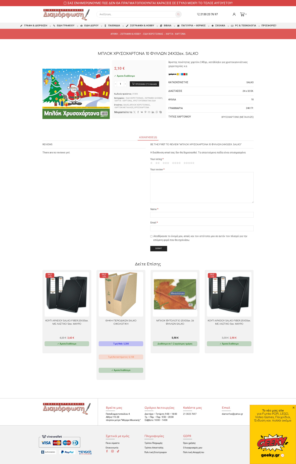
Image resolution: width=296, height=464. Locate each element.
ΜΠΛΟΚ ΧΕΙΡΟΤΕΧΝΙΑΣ (140, 105)
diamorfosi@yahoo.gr (232, 414)
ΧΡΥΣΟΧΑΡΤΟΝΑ (141, 107)
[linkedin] (153, 112)
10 (252, 99)
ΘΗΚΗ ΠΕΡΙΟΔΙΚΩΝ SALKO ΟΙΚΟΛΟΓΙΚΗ (120, 322)
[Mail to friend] (149, 112)
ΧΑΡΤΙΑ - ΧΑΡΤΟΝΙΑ (175, 34)
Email (154, 222)
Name (154, 209)
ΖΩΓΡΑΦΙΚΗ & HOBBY (130, 34)
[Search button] (178, 14)
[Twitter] (134, 112)
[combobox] (136, 14)
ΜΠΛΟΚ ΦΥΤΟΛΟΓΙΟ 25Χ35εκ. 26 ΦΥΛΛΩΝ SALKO (175, 322)
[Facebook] (138, 112)
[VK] (142, 112)
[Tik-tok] (118, 451)
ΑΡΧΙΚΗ (114, 34)
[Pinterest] (145, 112)
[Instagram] (112, 451)
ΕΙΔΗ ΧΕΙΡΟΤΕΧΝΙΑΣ (153, 34)
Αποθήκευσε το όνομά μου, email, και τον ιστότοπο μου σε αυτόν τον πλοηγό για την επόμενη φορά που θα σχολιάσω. (200, 238)
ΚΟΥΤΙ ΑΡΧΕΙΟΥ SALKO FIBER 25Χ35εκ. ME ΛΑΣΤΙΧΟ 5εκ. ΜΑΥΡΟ (229, 322)
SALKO (126, 105)
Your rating (157, 159)
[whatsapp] (157, 112)
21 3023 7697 (189, 414)
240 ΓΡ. (250, 108)
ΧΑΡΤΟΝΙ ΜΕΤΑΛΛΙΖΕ (124, 107)
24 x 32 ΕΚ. (248, 91)
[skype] (160, 112)
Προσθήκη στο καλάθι (146, 84)
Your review (157, 169)
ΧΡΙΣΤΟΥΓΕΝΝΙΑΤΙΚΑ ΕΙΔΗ (144, 101)
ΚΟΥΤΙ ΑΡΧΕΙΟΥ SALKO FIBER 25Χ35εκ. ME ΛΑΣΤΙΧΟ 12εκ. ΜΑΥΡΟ (66, 322)
